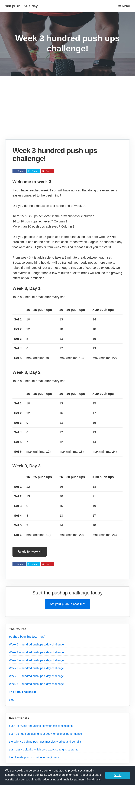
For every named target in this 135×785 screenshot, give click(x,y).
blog (11, 699)
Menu (126, 6)
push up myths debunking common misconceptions (41, 725)
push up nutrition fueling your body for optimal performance (45, 733)
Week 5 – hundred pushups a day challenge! (37, 676)
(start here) (27, 636)
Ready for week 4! (29, 551)
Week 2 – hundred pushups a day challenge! (37, 652)
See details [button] (93, 779)
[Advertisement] (67, 113)
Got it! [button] (117, 775)
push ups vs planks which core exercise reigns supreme (43, 749)
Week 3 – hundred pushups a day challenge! (37, 660)
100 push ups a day (21, 6)
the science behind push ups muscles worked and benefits (45, 741)
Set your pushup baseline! (67, 604)
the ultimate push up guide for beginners (34, 757)
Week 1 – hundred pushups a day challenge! (37, 644)
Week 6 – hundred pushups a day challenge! (37, 683)
